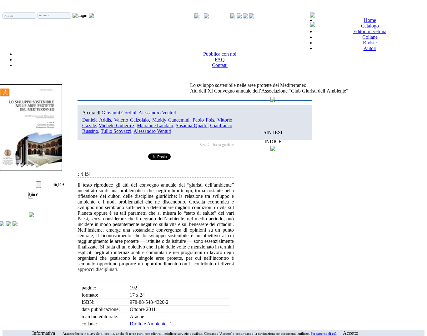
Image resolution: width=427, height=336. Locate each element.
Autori (370, 48)
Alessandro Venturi (157, 112)
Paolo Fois (203, 120)
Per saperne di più (324, 333)
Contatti (220, 65)
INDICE (273, 141)
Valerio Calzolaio (131, 120)
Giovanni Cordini (119, 112)
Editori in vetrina (369, 31)
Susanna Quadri (191, 125)
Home (370, 20)
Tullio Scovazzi (116, 131)
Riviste (370, 42)
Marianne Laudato (155, 125)
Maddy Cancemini (170, 120)
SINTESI (273, 132)
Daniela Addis (96, 120)
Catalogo (370, 25)
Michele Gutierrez (116, 125)
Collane (370, 37)
